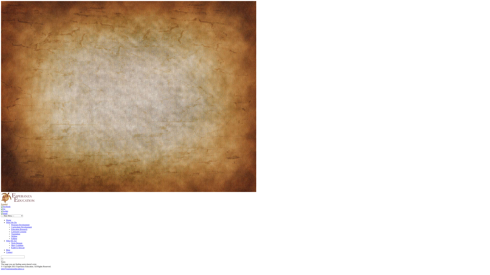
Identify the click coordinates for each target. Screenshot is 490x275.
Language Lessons (18, 232)
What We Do (11, 222)
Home (8, 220)
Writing (14, 236)
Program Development (20, 225)
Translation (15, 234)
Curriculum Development (21, 227)
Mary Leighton (17, 245)
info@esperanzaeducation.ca (12, 269)
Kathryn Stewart (17, 248)
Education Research (19, 229)
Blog (8, 250)
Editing (14, 238)
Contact (9, 252)
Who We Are (11, 241)
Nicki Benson (16, 243)
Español (4, 204)
